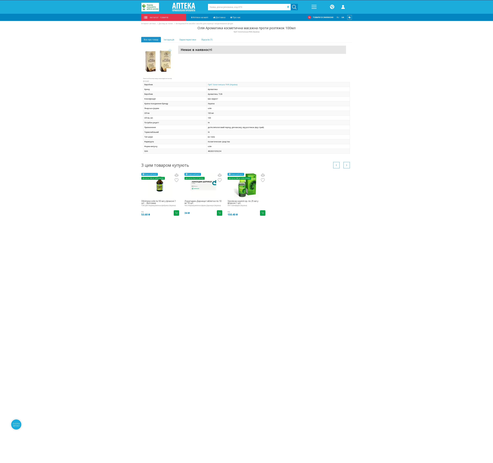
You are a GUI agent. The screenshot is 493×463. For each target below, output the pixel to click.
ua (343, 17)
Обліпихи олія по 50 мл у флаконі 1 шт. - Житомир (158, 202)
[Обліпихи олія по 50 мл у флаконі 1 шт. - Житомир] (160, 185)
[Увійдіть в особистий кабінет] (343, 7)
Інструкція (169, 39)
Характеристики (187, 39)
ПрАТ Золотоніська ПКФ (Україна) (223, 84)
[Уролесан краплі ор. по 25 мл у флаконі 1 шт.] (246, 185)
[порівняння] (169, 50)
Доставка (220, 17)
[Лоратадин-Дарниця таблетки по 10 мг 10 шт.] (203, 185)
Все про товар (151, 39)
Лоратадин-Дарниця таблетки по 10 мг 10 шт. (202, 202)
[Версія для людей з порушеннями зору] (349, 17)
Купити (176, 213)
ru (338, 17)
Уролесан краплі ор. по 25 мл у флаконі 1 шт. (243, 202)
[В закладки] (169, 55)
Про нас (236, 17)
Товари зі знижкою (323, 17)
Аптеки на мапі (200, 17)
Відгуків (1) (206, 39)
